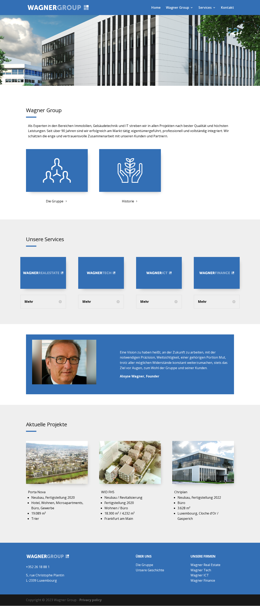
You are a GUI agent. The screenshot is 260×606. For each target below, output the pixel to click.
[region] (130, 50)
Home (156, 8)
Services (205, 8)
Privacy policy (90, 600)
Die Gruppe (54, 201)
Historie (128, 201)
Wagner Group (177, 8)
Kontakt (227, 8)
